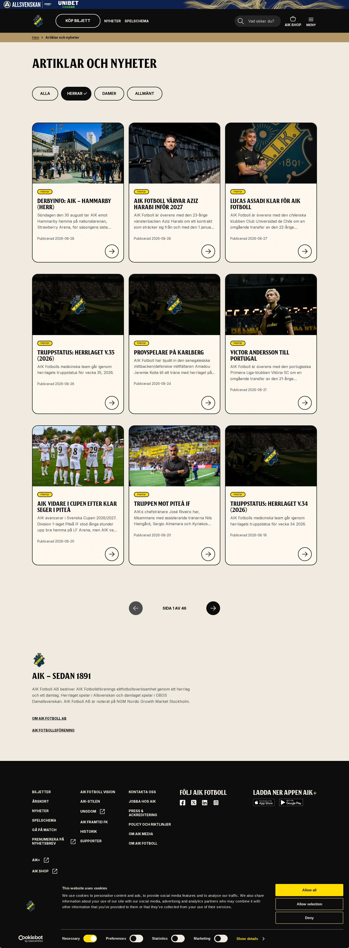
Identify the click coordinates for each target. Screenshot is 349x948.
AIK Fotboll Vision (97, 792)
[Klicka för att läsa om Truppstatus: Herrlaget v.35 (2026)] (112, 403)
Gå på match (44, 830)
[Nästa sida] (213, 608)
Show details (247, 939)
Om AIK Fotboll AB (49, 718)
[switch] (136, 938)
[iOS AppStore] (263, 802)
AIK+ (36, 860)
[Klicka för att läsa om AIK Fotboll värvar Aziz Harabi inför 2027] (208, 251)
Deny (309, 918)
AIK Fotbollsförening (53, 730)
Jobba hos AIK (142, 801)
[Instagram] (216, 802)
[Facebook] (182, 802)
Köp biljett (78, 20)
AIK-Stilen (90, 801)
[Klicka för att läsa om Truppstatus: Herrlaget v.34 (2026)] (305, 554)
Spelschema (137, 21)
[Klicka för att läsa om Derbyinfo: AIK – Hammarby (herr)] (112, 251)
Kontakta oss (142, 792)
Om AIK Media (141, 834)
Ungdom (88, 811)
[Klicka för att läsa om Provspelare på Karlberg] (208, 403)
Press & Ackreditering (143, 813)
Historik (88, 831)
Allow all (309, 890)
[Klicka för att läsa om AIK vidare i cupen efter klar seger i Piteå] (112, 554)
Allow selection (309, 904)
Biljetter (41, 792)
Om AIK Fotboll (143, 843)
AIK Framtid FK (94, 822)
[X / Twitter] (193, 802)
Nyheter (112, 21)
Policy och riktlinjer (150, 824)
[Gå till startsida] (38, 21)
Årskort (40, 801)
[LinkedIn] (204, 802)
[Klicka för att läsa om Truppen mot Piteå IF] (208, 554)
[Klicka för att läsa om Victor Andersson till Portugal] (305, 403)
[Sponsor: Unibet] (68, 6)
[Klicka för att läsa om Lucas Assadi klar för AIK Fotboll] (305, 251)
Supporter (91, 841)
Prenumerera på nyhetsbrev (48, 841)
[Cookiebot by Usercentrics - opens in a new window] (31, 938)
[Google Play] (291, 802)
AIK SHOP (293, 25)
